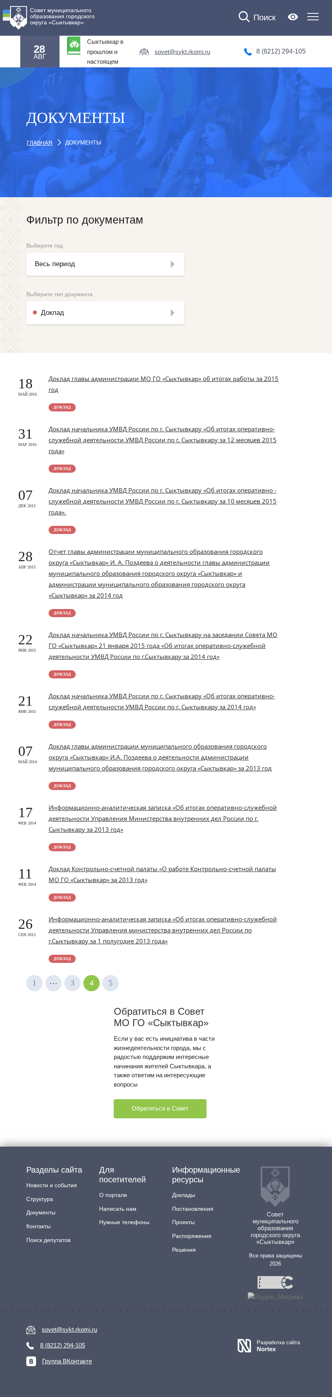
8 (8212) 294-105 (281, 51)
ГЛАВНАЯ (39, 143)
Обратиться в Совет (160, 1108)
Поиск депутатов (48, 1240)
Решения (184, 1249)
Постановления (192, 1208)
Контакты (38, 1226)
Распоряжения (191, 1236)
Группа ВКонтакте (67, 1361)
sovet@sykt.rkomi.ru (182, 51)
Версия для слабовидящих (292, 17)
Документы (40, 1212)
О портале (113, 1195)
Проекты (183, 1222)
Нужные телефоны (124, 1222)
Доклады (183, 1195)
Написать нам (117, 1208)
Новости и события (51, 1185)
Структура (39, 1199)
